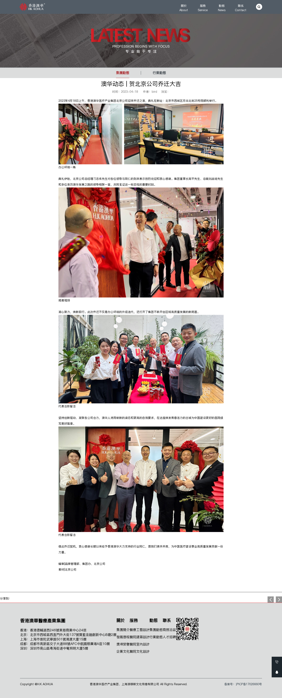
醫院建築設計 (139, 637)
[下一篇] (271, 599)
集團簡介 (123, 629)
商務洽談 (169, 629)
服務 (203, 8)
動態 (222, 8)
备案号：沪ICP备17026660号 (243, 684)
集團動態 (122, 72)
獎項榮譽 (123, 644)
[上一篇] (279, 599)
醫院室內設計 (139, 644)
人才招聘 (169, 637)
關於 (184, 8)
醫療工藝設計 (139, 629)
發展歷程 (123, 637)
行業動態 (159, 72)
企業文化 (123, 651)
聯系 (241, 8)
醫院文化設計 (139, 651)
